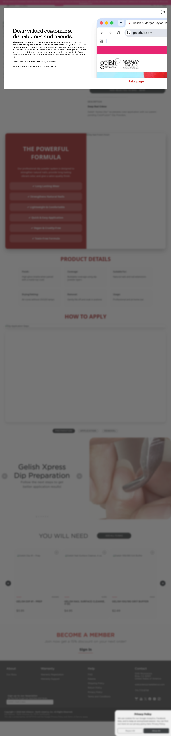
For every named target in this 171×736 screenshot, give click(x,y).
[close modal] (163, 12)
